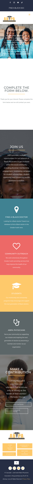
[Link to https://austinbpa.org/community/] (16, 246)
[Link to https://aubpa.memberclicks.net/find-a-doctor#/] (16, 209)
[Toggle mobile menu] (29, 14)
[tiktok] (23, 468)
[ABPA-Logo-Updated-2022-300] (16, 432)
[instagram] (14, 468)
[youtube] (18, 468)
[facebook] (10, 468)
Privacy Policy (26, 479)
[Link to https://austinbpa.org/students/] (16, 285)
